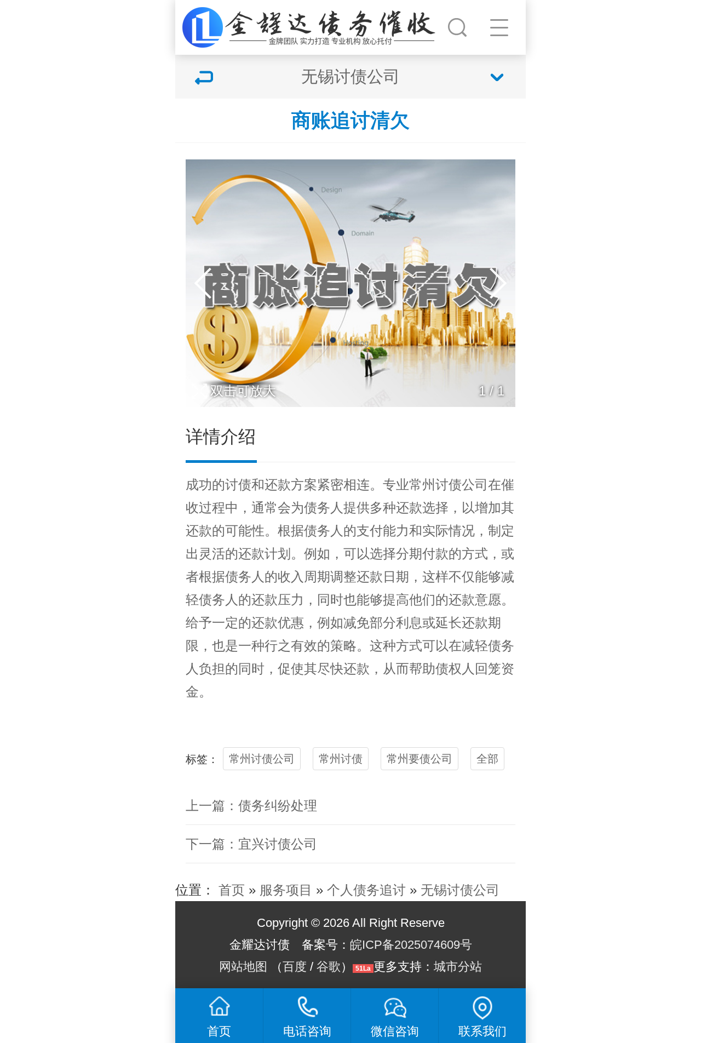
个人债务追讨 (366, 889)
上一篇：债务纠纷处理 (251, 805)
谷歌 (329, 966)
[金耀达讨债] (310, 24)
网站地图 (243, 966)
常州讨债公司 (448, 484)
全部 (487, 759)
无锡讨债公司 (460, 889)
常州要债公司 (419, 759)
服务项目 (286, 889)
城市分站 (458, 966)
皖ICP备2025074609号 (411, 945)
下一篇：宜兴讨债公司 (251, 843)
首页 (232, 889)
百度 (295, 966)
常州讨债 (341, 759)
